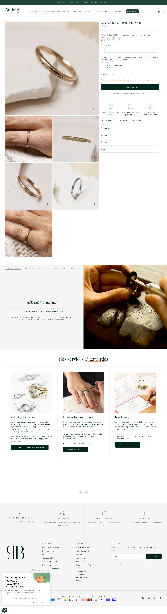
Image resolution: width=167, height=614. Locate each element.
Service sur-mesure (50, 561)
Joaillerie (77, 11)
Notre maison (102, 11)
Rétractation (81, 580)
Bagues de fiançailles (52, 11)
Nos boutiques (117, 11)
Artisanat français (13, 268)
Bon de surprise (48, 565)
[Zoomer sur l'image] (93, 109)
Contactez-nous (135, 120)
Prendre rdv (132, 11)
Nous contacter (48, 551)
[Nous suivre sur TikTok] (160, 598)
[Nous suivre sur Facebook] (143, 598)
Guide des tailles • (108, 74)
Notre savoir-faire (83, 551)
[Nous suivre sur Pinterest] (154, 598)
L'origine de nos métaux (34, 268)
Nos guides (80, 554)
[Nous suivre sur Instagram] (148, 598)
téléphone (65, 525)
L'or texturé (80, 558)
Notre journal (81, 561)
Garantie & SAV (48, 558)
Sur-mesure (88, 11)
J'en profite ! (105, 2)
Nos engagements (83, 547)
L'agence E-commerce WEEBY (94, 596)
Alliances (67, 11)
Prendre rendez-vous (50, 547)
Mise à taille (47, 554)
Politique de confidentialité (81, 575)
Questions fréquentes (51, 569)
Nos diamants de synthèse (82, 268)
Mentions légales (82, 571)
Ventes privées (34, 11)
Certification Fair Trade (58, 268)
